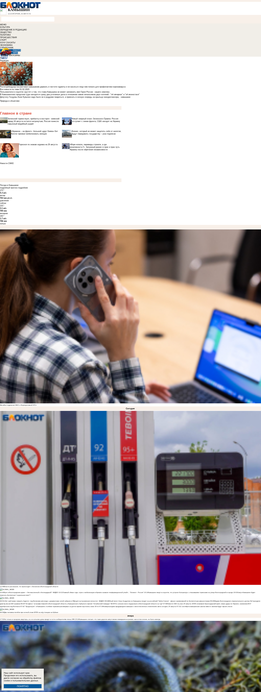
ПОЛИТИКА (5, 35)
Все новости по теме (9, 89)
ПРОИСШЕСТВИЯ (8, 37)
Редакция (4, 60)
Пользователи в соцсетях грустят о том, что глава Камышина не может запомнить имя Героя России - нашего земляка (54, 92)
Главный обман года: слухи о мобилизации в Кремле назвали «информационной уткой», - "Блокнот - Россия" (103, 592)
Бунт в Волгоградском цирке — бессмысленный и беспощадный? (28, 592)
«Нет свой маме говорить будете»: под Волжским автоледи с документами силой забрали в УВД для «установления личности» (51, 601)
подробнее (23, 188)
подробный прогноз (9, 188)
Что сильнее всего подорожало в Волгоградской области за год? (139, 604)
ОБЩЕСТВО (5, 32)
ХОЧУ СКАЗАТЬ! (8, 42)
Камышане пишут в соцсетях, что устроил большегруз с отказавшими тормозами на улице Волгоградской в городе (190, 592)
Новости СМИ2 (7, 163)
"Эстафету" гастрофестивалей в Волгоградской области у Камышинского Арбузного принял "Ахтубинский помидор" (67, 604)
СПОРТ (3, 40)
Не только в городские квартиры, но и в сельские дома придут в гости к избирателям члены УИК (39, 619)
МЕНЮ (3, 25)
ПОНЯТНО (23, 686)
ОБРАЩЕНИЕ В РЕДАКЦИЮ (13, 30)
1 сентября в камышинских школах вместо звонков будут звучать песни (206, 606)
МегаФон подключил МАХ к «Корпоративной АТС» (18, 405)
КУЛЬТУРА (5, 27)
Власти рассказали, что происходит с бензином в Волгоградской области (31, 586)
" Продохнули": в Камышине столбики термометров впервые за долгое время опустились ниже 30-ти (61, 606)
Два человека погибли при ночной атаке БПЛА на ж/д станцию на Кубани (31, 612)
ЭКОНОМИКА (6, 45)
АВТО (15, 53)
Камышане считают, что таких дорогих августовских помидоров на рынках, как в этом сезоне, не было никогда (119, 619)
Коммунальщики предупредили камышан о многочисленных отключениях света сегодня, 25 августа (139, 606)
